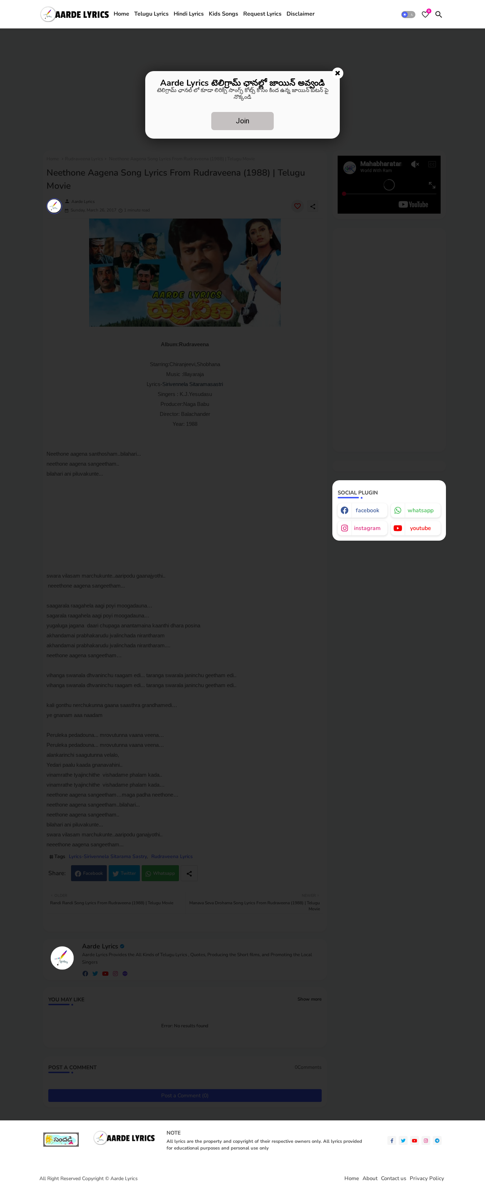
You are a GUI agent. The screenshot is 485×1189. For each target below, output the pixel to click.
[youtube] (414, 1140)
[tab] (121, 14)
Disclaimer (301, 14)
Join (242, 121)
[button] (408, 14)
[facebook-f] (391, 1140)
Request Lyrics (262, 14)
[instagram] (425, 1140)
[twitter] (403, 1140)
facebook (367, 510)
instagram (367, 528)
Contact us (393, 1178)
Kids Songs (223, 14)
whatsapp (421, 510)
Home (121, 14)
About (370, 1178)
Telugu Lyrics (151, 14)
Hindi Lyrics (189, 14)
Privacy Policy (427, 1178)
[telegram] (437, 1140)
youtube (420, 528)
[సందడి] (61, 1145)
